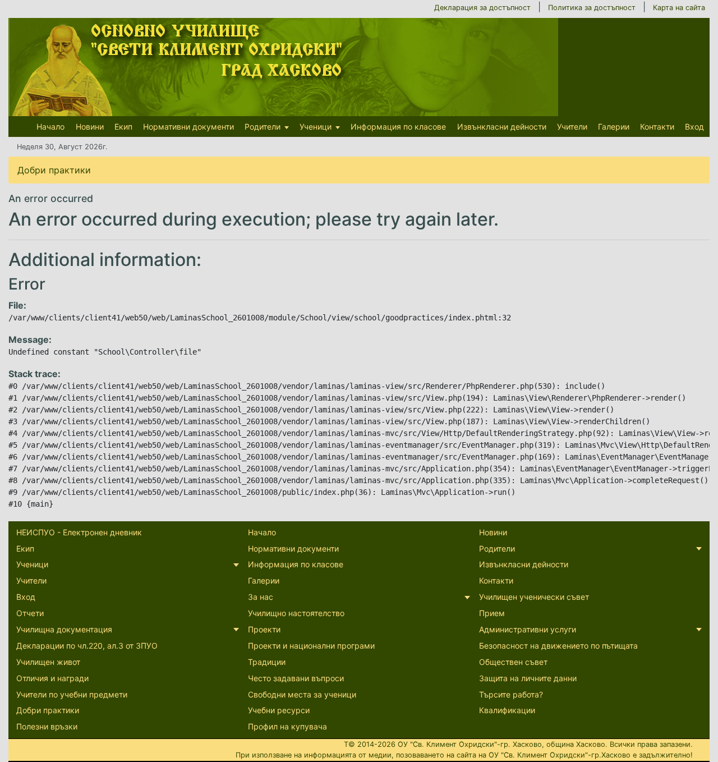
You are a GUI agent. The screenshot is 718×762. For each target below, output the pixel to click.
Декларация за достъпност (482, 7)
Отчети (30, 613)
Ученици (316, 126)
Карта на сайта (679, 7)
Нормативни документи (188, 126)
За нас (260, 597)
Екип (123, 126)
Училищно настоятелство (296, 613)
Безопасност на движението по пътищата (558, 645)
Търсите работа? (511, 694)
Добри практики (54, 170)
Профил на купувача (287, 726)
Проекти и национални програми (311, 645)
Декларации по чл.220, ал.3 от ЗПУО (87, 645)
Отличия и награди (52, 678)
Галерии (613, 126)
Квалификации (507, 710)
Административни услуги (527, 629)
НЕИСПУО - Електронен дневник (79, 532)
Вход (694, 126)
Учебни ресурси (279, 710)
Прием (492, 613)
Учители (572, 126)
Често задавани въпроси (296, 678)
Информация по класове (398, 126)
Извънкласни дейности (501, 126)
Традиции (267, 662)
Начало (50, 126)
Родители (262, 126)
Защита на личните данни (528, 678)
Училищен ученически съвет (534, 597)
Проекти (264, 629)
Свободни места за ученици (302, 694)
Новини (90, 126)
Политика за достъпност (592, 7)
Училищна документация (64, 629)
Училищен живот (48, 662)
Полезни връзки (46, 726)
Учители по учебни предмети (71, 694)
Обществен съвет (513, 662)
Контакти (657, 126)
